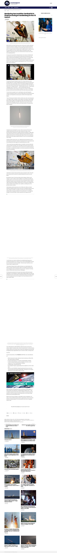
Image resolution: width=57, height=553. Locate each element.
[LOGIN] (52, 8)
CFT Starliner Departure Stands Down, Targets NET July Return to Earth (28, 485)
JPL (13, 419)
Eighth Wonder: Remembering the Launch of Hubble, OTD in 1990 (28, 524)
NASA (6, 419)
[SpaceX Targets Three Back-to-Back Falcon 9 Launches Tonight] (12, 540)
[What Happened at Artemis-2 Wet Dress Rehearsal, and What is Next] (28, 434)
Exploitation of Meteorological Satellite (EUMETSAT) (14, 421)
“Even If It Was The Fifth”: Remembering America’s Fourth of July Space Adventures (28, 470)
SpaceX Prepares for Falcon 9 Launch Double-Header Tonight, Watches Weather (11, 500)
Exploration (16, 7)
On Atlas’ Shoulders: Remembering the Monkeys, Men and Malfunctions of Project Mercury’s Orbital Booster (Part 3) (11, 530)
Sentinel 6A (24, 420)
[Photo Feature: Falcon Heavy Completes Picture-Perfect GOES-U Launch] (12, 479)
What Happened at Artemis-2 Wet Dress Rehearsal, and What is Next (28, 440)
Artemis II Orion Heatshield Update (11, 469)
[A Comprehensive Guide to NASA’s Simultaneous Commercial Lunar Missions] (28, 448)
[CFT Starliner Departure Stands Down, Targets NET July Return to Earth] (28, 479)
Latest (51, 3)
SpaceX (9, 419)
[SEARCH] (50, 8)
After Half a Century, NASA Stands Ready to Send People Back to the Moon (11, 455)
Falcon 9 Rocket (19, 420)
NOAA (12, 419)
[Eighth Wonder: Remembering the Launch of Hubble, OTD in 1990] (28, 517)
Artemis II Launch (8, 439)
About (9, 7)
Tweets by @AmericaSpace (42, 37)
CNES (28, 419)
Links (12, 7)
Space (10, 428)
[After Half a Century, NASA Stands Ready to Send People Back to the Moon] (12, 448)
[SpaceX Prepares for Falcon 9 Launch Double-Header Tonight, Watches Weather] (12, 494)
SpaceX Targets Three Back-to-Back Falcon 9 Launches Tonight (11, 546)
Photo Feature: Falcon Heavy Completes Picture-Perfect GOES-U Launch (11, 485)
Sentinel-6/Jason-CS (30, 420)
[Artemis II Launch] (12, 434)
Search (52, 15)
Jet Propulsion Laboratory (20, 419)
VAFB (26, 419)
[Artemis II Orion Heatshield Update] (12, 464)
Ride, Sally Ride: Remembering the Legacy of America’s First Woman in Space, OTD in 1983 (28, 507)
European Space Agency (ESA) (10, 420)
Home (6, 7)
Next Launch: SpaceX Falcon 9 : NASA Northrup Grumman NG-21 (12, 9)
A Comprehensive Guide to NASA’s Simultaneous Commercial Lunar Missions (28, 455)
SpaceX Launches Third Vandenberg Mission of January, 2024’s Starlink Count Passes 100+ (28, 546)
